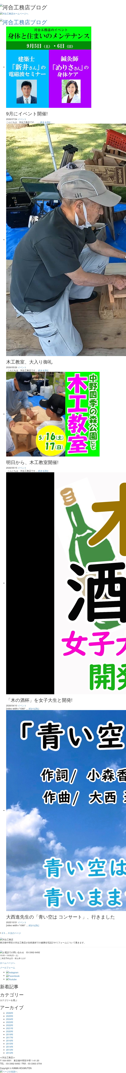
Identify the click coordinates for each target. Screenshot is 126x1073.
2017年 (9, 1037)
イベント (22, 119)
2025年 (9, 1015)
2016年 (9, 1040)
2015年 (9, 1043)
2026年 (9, 1012)
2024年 (9, 1019)
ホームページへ (7, 962)
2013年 (9, 1049)
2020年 (9, 1031)
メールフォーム (7, 967)
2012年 (9, 1052)
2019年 (9, 1034)
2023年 (9, 1022)
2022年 (9, 1025)
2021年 (9, 1028)
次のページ (15, 932)
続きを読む (45, 122)
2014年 (9, 1046)
